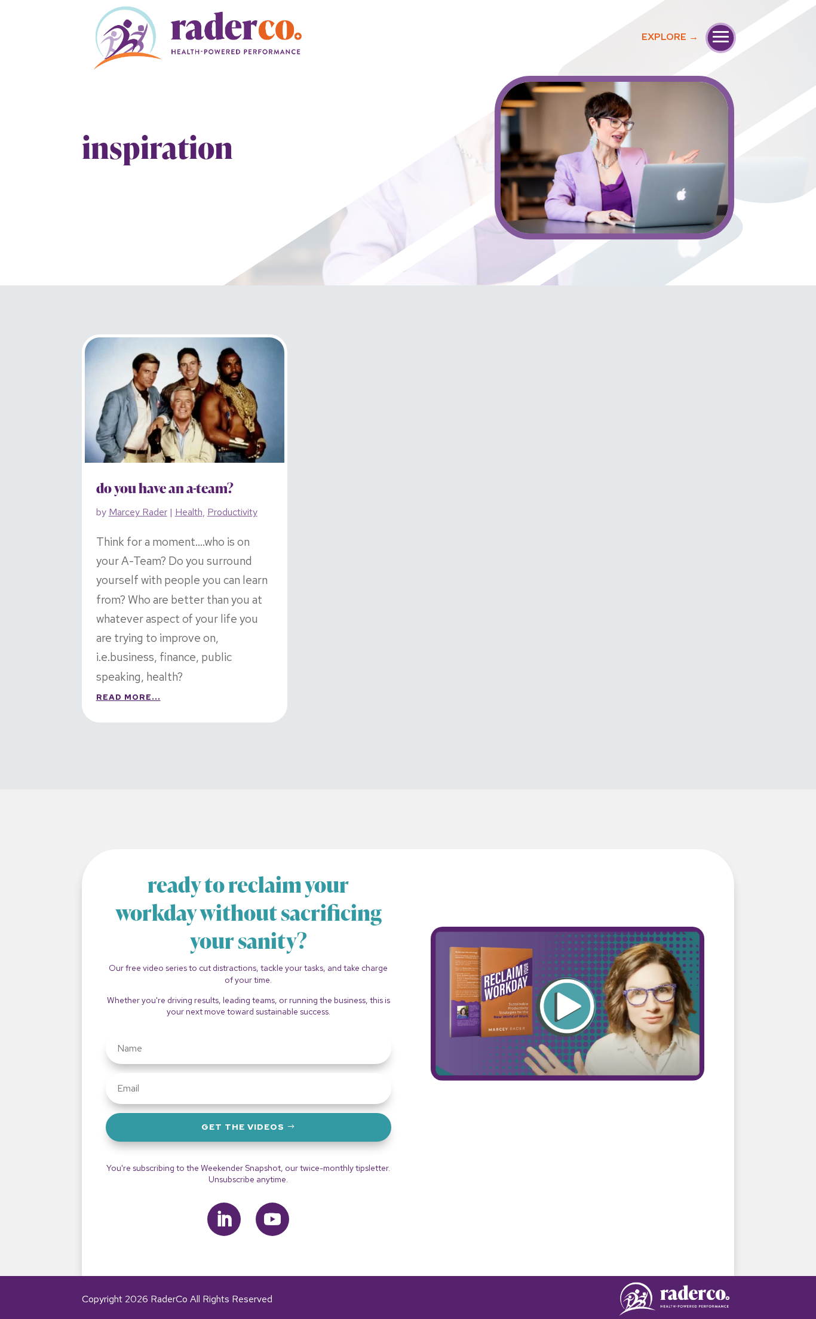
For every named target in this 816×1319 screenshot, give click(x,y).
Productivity (232, 512)
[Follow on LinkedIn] (224, 1219)
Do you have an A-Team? (165, 489)
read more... (128, 697)
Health (189, 512)
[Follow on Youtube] (272, 1219)
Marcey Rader (138, 512)
